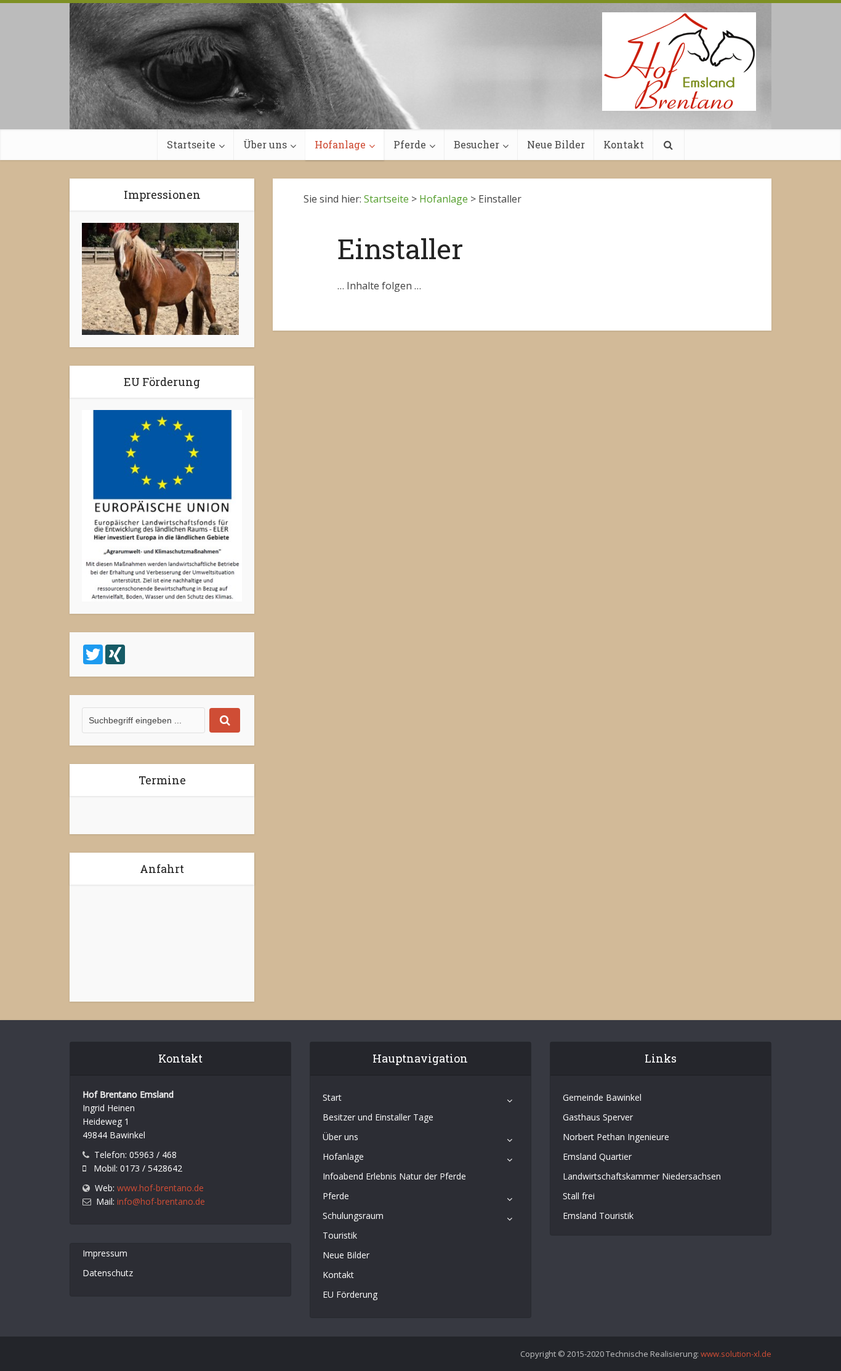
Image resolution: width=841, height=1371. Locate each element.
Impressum (104, 1253)
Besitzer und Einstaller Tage (378, 1117)
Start (332, 1097)
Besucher (476, 144)
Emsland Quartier (597, 1156)
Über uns (265, 144)
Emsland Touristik (598, 1215)
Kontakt (623, 144)
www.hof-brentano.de (160, 1188)
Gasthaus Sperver (598, 1117)
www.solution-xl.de (736, 1353)
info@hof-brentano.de (161, 1201)
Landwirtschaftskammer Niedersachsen (642, 1176)
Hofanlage (340, 144)
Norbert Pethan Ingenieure (616, 1137)
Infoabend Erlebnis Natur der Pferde (394, 1176)
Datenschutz (107, 1273)
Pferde (409, 144)
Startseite (191, 144)
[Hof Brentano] (679, 61)
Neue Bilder (556, 144)
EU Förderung (350, 1294)
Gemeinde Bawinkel (602, 1097)
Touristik (340, 1235)
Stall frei (579, 1196)
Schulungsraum (353, 1215)
